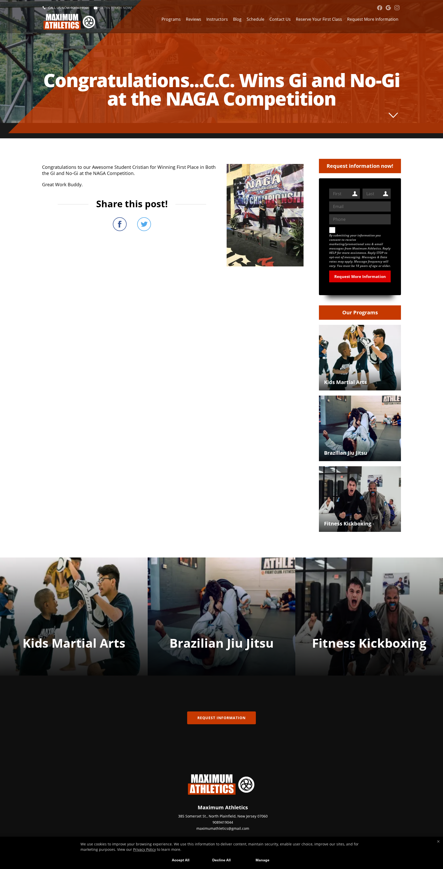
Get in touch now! (116, 7)
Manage (262, 860)
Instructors (217, 19)
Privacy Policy (144, 849)
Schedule (255, 19)
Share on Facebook (119, 224)
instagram (397, 8)
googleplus (388, 8)
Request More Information (372, 19)
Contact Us (280, 19)
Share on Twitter (144, 224)
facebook (379, 8)
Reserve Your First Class (319, 19)
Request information (221, 717)
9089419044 (79, 7)
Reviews (193, 19)
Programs (171, 19)
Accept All (180, 860)
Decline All (221, 860)
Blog (237, 19)
